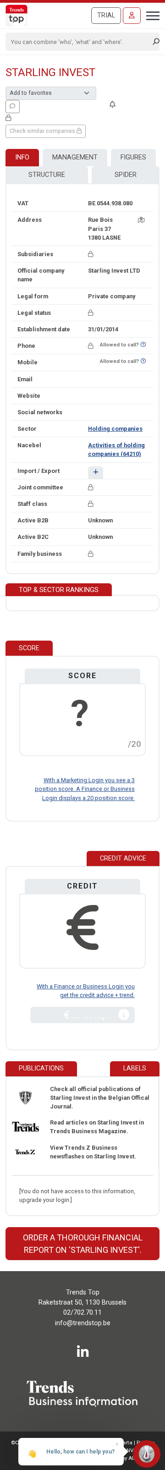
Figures (133, 157)
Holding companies (115, 428)
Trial (106, 15)
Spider (126, 175)
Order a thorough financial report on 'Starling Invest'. (83, 1244)
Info (22, 157)
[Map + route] (141, 219)
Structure (46, 175)
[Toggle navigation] (150, 14)
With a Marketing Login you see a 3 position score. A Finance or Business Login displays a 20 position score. (85, 789)
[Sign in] (132, 15)
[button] (95, 472)
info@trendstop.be (82, 1323)
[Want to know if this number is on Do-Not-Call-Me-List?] (143, 345)
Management (75, 157)
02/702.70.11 (82, 1312)
